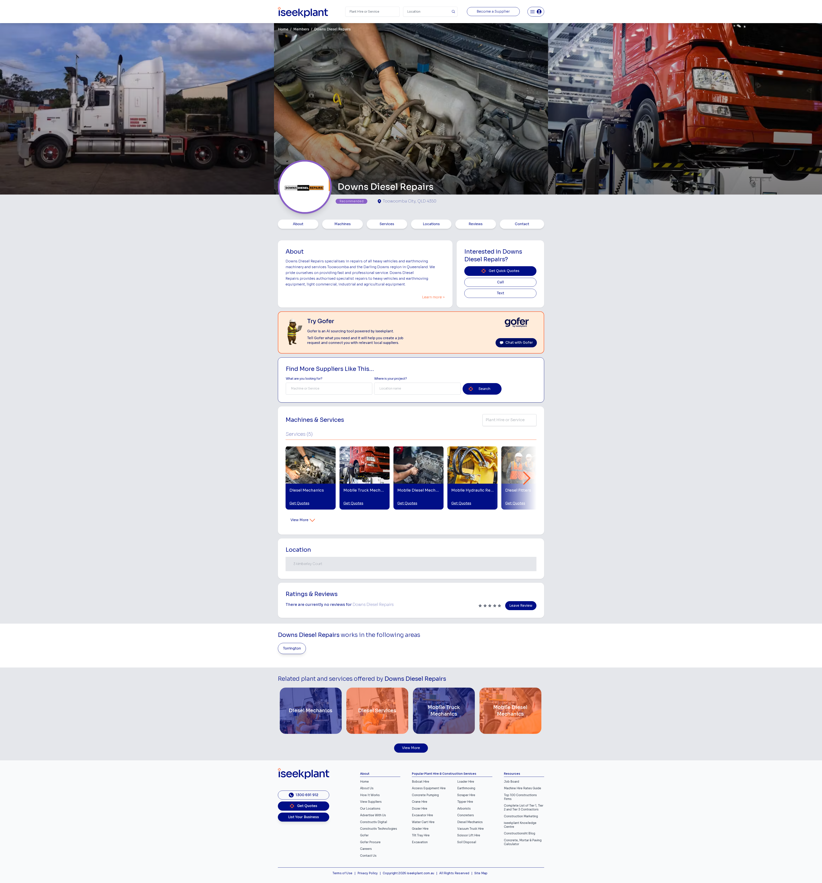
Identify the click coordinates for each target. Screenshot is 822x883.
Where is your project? (390, 379)
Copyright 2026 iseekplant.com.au (408, 873)
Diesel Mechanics (470, 822)
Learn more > (433, 297)
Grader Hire (420, 829)
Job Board (511, 781)
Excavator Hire (422, 815)
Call (500, 282)
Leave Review (520, 606)
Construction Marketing (521, 816)
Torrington (292, 648)
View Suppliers (371, 802)
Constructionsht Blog (519, 833)
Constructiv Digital (373, 822)
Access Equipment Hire (429, 788)
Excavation (420, 842)
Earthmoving (466, 788)
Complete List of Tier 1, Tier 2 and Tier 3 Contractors (523, 807)
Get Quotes (299, 503)
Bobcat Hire (420, 781)
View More (299, 520)
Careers (366, 849)
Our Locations (370, 808)
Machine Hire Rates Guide (522, 788)
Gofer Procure (370, 842)
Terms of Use (342, 873)
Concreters (465, 815)
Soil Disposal (466, 842)
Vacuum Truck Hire (470, 829)
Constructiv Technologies (378, 829)
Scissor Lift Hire (468, 835)
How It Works (370, 795)
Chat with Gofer (519, 342)
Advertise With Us (373, 815)
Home (283, 29)
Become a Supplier (493, 11)
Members (301, 29)
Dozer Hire (419, 808)
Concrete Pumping (425, 795)
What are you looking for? (304, 379)
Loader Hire (465, 781)
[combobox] (329, 389)
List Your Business (303, 817)
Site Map (481, 873)
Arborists (464, 808)
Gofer (364, 835)
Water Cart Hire (423, 822)
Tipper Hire (465, 802)
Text (500, 293)
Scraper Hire (466, 795)
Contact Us (368, 856)
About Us (367, 788)
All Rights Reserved (454, 873)
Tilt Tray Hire (421, 835)
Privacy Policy (367, 873)
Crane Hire (419, 802)
